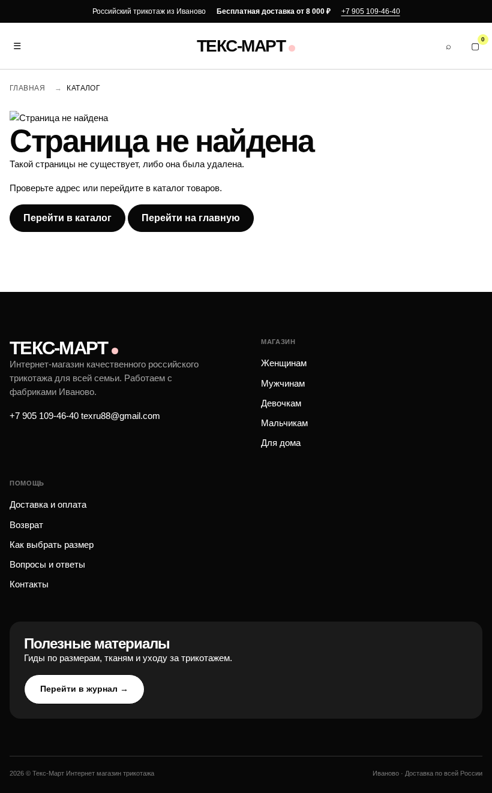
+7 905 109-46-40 (370, 11)
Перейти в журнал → (84, 689)
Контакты (29, 584)
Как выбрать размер (52, 544)
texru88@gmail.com (120, 416)
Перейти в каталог (67, 218)
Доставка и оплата (48, 504)
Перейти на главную (191, 218)
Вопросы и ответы (47, 564)
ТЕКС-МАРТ (241, 46)
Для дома (281, 443)
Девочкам (281, 403)
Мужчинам (283, 383)
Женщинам (284, 363)
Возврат (26, 525)
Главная (27, 88)
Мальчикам (284, 423)
